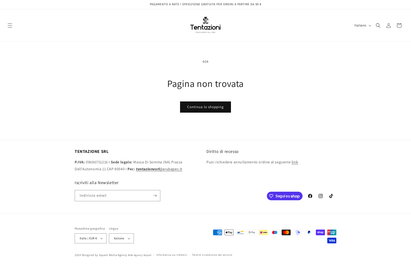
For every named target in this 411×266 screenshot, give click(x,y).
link (295, 162)
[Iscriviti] (155, 195)
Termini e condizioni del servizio (212, 254)
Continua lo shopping (205, 107)
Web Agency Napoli (140, 255)
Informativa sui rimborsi (172, 254)
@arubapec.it (159, 168)
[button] (10, 25)
